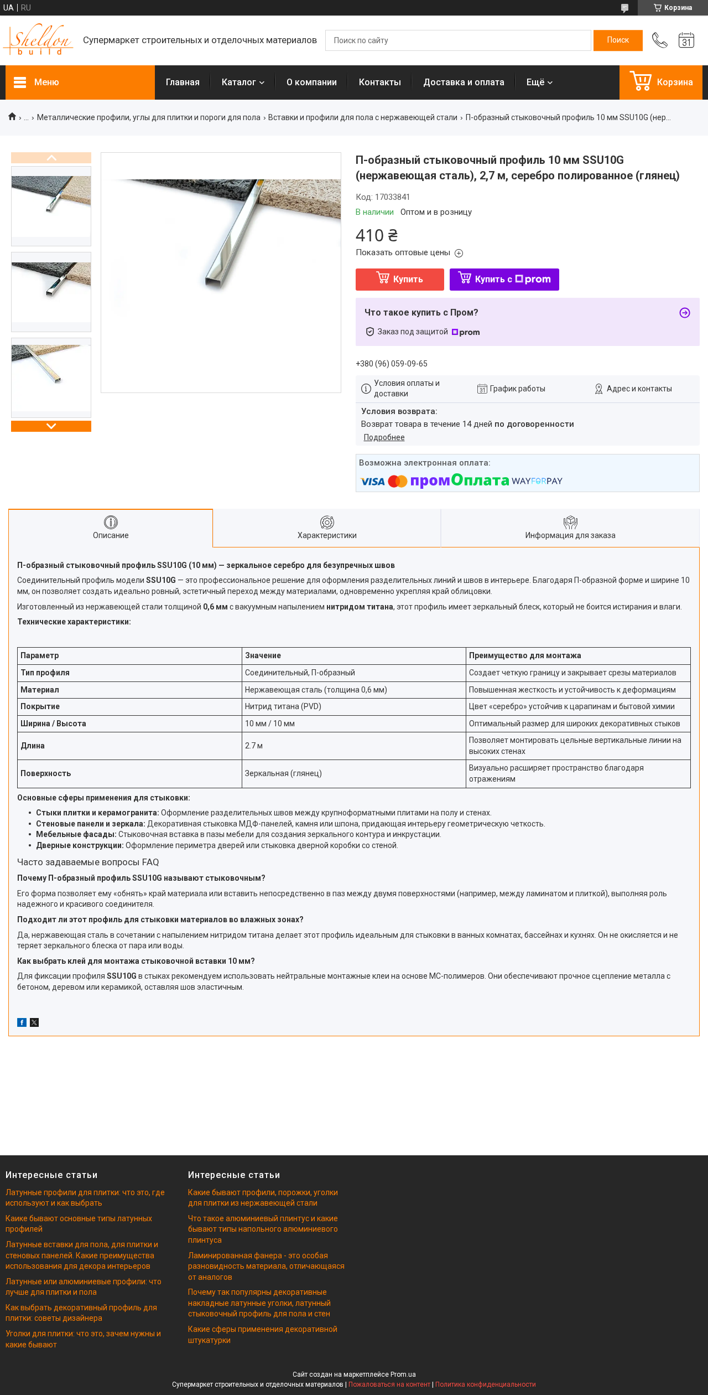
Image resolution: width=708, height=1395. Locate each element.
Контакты (380, 82)
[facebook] (22, 1024)
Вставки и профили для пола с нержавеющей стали (362, 117)
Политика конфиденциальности (485, 1384)
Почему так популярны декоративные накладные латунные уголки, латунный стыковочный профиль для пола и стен (259, 1303)
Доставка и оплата (463, 82)
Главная (183, 82)
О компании (312, 82)
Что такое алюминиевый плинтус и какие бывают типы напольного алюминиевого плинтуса (263, 1229)
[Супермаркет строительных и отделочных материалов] (39, 41)
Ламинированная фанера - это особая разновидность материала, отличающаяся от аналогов (266, 1266)
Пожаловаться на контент (389, 1384)
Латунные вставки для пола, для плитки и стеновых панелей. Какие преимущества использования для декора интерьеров (82, 1255)
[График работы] (686, 40)
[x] (34, 1024)
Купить (408, 279)
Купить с (493, 279)
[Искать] (618, 40)
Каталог (239, 82)
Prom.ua (403, 1374)
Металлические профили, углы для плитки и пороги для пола (149, 117)
